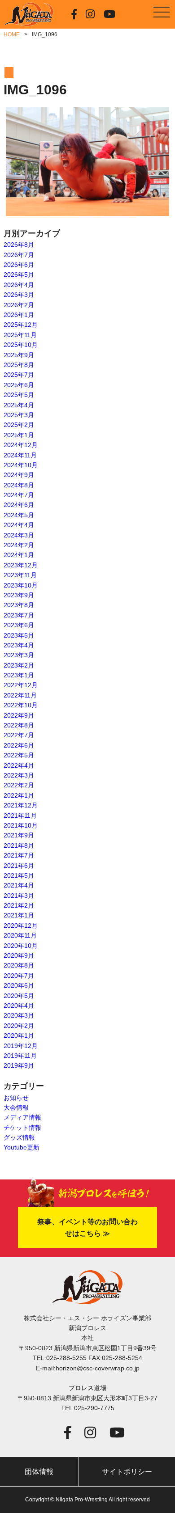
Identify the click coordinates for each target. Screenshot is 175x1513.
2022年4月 (19, 765)
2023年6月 (19, 625)
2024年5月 (19, 515)
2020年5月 (19, 995)
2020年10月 (21, 945)
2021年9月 (19, 835)
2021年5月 (19, 875)
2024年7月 (19, 495)
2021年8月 (19, 845)
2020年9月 (19, 955)
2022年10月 (21, 705)
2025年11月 (20, 334)
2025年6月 (19, 385)
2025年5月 (19, 394)
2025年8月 (19, 364)
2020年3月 (19, 1015)
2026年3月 (19, 294)
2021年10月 (21, 825)
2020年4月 (19, 1005)
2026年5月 (19, 274)
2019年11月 (20, 1055)
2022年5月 (19, 755)
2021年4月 (19, 885)
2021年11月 (20, 815)
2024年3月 (19, 535)
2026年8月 (19, 244)
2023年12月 (21, 565)
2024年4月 (19, 524)
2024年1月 (19, 554)
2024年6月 (19, 504)
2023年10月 (21, 585)
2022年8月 (19, 725)
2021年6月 (19, 865)
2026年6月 (19, 264)
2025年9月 (19, 355)
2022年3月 (19, 775)
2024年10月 (21, 465)
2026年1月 (19, 314)
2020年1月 (19, 1035)
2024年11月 (20, 455)
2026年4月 (19, 284)
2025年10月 (21, 344)
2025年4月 (19, 405)
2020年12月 (21, 925)
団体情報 (39, 1471)
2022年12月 (21, 685)
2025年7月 (19, 374)
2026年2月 (19, 305)
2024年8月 (19, 485)
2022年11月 (20, 695)
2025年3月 (19, 414)
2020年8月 (19, 965)
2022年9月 (19, 715)
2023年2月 (19, 665)
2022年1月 (19, 795)
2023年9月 (19, 595)
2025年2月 (19, 424)
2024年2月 (19, 545)
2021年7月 (19, 855)
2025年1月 (19, 435)
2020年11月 (20, 935)
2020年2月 (19, 1025)
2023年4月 (19, 645)
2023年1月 (19, 675)
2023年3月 (19, 655)
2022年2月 (19, 785)
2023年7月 (19, 615)
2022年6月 (19, 745)
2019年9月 (19, 1065)
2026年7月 (19, 254)
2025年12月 (21, 324)
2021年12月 (21, 805)
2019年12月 (21, 1045)
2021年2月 (19, 905)
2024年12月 (21, 444)
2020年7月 (19, 975)
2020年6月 (19, 985)
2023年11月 (20, 575)
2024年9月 (19, 474)
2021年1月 (19, 915)
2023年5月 (19, 635)
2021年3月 (19, 895)
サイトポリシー (127, 1471)
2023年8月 (19, 605)
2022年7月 (19, 735)
